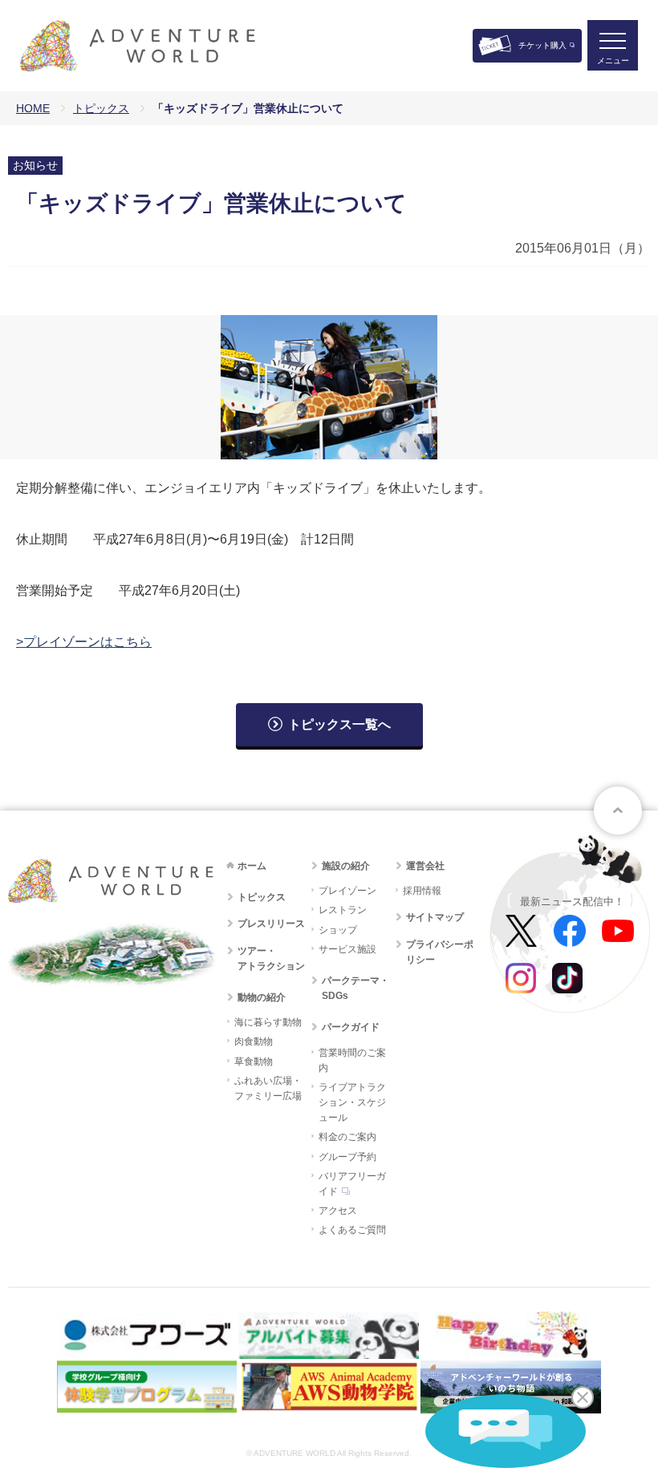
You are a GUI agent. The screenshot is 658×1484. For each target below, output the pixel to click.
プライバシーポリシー (439, 952)
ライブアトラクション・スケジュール (352, 1102)
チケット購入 (542, 45)
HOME (33, 108)
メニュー (613, 60)
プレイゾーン (347, 890)
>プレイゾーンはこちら (84, 642)
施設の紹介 (346, 865)
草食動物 (253, 1061)
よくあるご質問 (352, 1229)
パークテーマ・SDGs (355, 988)
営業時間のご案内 (352, 1060)
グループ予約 (347, 1157)
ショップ (338, 930)
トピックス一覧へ (339, 724)
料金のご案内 (347, 1136)
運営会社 (425, 865)
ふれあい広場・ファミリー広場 (268, 1088)
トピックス (101, 108)
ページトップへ (618, 810)
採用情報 (422, 890)
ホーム (252, 865)
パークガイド (351, 1027)
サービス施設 (347, 949)
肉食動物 (253, 1041)
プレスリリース (271, 923)
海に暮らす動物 (268, 1022)
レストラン (343, 910)
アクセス (338, 1210)
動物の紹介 (262, 997)
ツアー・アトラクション (271, 958)
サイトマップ (435, 917)
